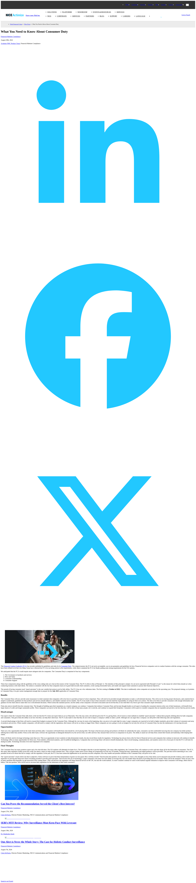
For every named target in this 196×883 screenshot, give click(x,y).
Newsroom (82, 12)
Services (143, 5)
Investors (66, 861)
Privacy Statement (102, 863)
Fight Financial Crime (16, 24)
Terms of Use (101, 866)
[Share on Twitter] (98, 627)
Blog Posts (27, 24)
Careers (171, 5)
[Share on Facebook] (98, 433)
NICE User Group (70, 863)
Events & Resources (102, 12)
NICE (127, 5)
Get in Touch (155, 16)
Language (179, 5)
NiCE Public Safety (70, 866)
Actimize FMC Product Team (10, 43)
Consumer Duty (66, 666)
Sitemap (66, 869)
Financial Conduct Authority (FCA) (15, 666)
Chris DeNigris (6, 815)
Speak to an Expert (7, 881)
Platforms (67, 12)
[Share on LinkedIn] (98, 238)
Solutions (52, 12)
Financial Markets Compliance (11, 36)
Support (163, 5)
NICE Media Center (38, 863)
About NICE (35, 861)
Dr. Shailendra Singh (7, 834)
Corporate (135, 5)
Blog (157, 5)
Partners (150, 5)
